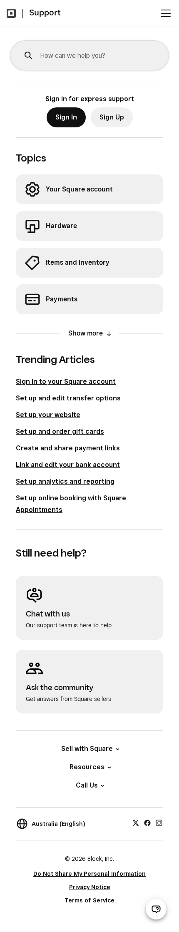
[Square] (11, 13)
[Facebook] (147, 822)
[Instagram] (159, 822)
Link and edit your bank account (68, 465)
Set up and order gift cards (60, 431)
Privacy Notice (89, 887)
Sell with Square (87, 749)
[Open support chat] (156, 909)
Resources (87, 767)
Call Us (87, 785)
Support (45, 12)
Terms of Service (89, 900)
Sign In (66, 117)
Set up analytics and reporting (65, 481)
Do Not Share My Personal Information (89, 873)
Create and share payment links (68, 448)
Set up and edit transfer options (68, 398)
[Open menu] (166, 13)
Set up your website (48, 415)
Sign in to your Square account (66, 381)
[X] (136, 822)
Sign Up (111, 117)
